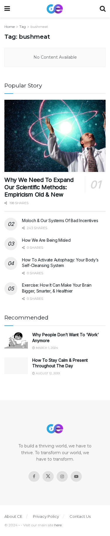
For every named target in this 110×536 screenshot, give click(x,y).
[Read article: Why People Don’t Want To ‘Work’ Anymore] (16, 340)
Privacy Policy (46, 516)
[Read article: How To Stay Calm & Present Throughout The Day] (16, 365)
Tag (22, 26)
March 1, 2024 (46, 348)
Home (9, 26)
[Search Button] (103, 9)
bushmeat (39, 26)
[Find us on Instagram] (62, 476)
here (58, 525)
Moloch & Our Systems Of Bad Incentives (60, 220)
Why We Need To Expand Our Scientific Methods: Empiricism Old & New (39, 187)
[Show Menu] (7, 9)
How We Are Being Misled (46, 240)
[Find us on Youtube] (76, 476)
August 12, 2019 (47, 373)
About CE (13, 516)
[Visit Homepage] (55, 9)
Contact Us (80, 516)
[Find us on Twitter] (48, 476)
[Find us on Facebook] (34, 476)
